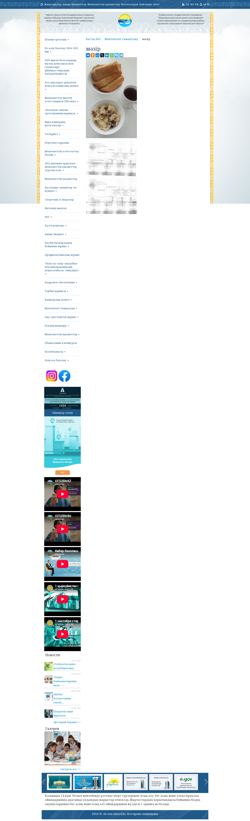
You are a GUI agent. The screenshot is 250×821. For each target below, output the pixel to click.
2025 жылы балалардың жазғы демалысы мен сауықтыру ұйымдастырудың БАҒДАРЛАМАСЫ (60, 66)
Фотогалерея (129, 4)
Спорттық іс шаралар (59, 199)
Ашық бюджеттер (74, 4)
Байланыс (145, 4)
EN (196, 4)
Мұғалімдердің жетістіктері (55, 123)
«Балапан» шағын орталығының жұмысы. (60, 111)
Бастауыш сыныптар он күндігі (60, 189)
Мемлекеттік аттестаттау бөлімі (62, 153)
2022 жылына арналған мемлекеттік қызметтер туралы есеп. (61, 167)
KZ (187, 4)
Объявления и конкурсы (61, 343)
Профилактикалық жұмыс (62, 254)
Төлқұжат (52, 134)
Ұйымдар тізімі (62, 412)
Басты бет (93, 39)
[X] (102, 55)
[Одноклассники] (93, 55)
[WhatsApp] (112, 55)
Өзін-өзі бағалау (56, 360)
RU (192, 4)
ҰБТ (47, 216)
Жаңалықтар (53, 4)
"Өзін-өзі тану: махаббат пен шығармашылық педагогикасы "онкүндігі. (62, 267)
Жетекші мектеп (55, 208)
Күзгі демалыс (55, 225)
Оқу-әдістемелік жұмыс (61, 317)
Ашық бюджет (55, 234)
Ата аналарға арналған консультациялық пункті (62, 84)
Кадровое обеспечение (60, 282)
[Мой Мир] (97, 55)
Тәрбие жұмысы (55, 291)
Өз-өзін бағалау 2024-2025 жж (61, 49)
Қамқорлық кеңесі (57, 299)
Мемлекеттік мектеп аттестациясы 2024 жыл (61, 99)
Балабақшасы (54, 351)
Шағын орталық (56, 39)
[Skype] (116, 55)
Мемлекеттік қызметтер (103, 4)
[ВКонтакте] (88, 55)
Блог (156, 4)
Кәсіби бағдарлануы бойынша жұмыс (58, 244)
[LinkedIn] (107, 55)
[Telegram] (121, 55)
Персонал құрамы (57, 142)
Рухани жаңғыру (56, 325)
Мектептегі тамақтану (60, 308)
